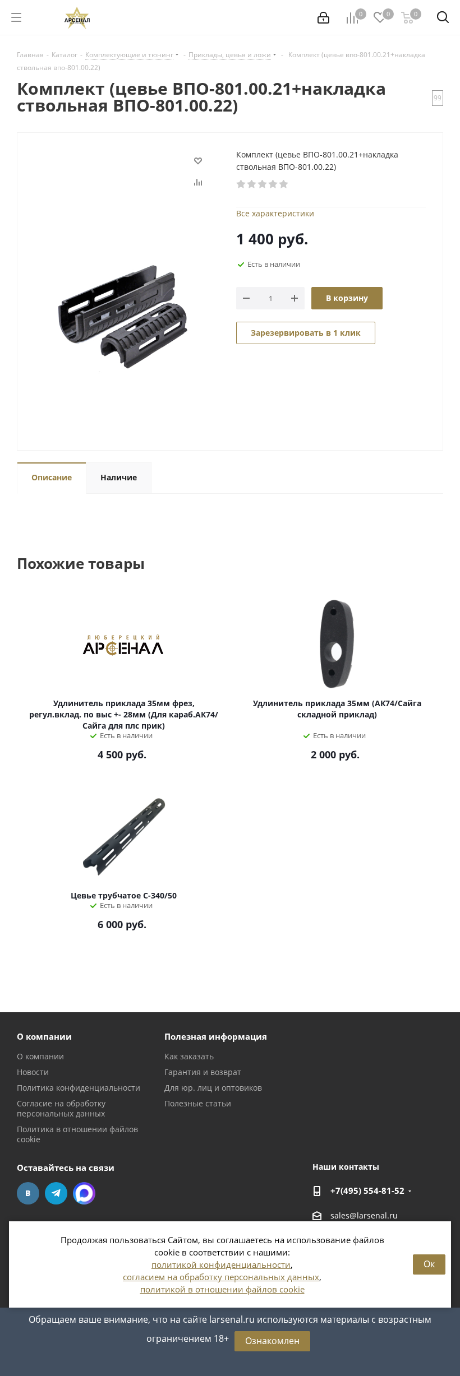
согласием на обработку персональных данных (221, 1276)
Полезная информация (215, 1036)
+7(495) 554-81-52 (367, 1190)
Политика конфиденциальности (78, 1087)
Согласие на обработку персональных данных (61, 1108)
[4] (273, 184)
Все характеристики (275, 213)
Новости (33, 1072)
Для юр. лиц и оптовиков (213, 1087)
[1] (241, 184)
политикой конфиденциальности (221, 1264)
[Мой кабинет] (323, 17)
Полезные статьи (197, 1103)
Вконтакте (28, 1193)
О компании (44, 1036)
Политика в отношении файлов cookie (77, 1134)
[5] (284, 184)
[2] (252, 184)
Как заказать (189, 1056)
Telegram (56, 1193)
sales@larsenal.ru (364, 1215)
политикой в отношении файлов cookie (222, 1289)
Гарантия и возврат (202, 1072)
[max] (84, 1193)
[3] (262, 184)
